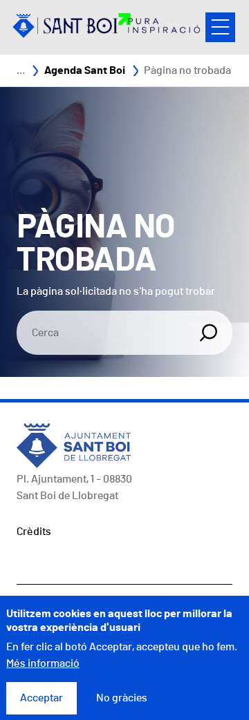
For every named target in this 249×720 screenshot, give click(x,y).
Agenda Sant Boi (84, 70)
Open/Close (220, 27)
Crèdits (34, 531)
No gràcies (121, 697)
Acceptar (41, 697)
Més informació (43, 663)
